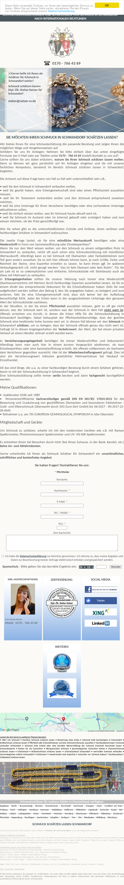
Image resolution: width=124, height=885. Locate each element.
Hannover (45, 810)
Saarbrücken (42, 817)
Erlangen (90, 806)
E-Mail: (62, 501)
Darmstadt (66, 806)
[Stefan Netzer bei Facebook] (101, 592)
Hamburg (33, 810)
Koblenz (4, 814)
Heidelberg (57, 810)
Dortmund (78, 806)
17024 (7, 864)
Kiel (121, 810)
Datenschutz (19, 869)
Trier (74, 817)
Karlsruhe (104, 810)
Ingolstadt (93, 810)
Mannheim (46, 814)
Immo (17, 864)
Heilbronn (69, 810)
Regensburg (17, 817)
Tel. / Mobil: (62, 513)
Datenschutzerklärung (33, 556)
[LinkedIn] (101, 626)
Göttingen (22, 810)
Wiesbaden (89, 817)
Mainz (36, 814)
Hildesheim (81, 810)
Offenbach (94, 814)
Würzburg (112, 817)
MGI (12, 864)
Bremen (39, 806)
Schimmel (25, 864)
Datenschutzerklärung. (61, 11)
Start (2, 869)
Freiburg (4, 810)
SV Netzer (45, 864)
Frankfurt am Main (114, 806)
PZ (55, 864)
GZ (58, 864)
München (58, 814)
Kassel (114, 810)
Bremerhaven (52, 806)
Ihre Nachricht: (62, 533)
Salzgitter (54, 817)
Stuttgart (65, 817)
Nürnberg (69, 814)
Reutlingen (30, 817)
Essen (100, 806)
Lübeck (13, 814)
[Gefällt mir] (101, 603)
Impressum (9, 869)
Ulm (80, 817)
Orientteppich (35, 864)
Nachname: (62, 490)
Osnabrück (118, 814)
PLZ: (62, 524)
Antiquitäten (65, 864)
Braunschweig (26, 806)
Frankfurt (100, 864)
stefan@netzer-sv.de (22, 101)
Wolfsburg (101, 817)
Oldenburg (106, 814)
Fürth (13, 810)
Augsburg (4, 806)
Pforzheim (5, 817)
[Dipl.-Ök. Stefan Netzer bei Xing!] (101, 615)
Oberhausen (81, 814)
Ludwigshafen (24, 814)
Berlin (14, 806)
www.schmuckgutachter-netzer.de (71, 831)
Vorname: (62, 479)
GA (51, 864)
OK (107, 5)
